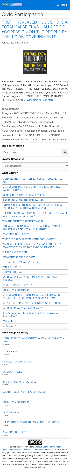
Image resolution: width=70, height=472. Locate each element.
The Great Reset (10, 139)
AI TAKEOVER (28, 113)
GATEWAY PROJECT (12, 372)
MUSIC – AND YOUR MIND (15, 290)
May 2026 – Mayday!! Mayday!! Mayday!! (22, 308)
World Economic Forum (54, 139)
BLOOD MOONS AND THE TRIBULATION (22, 200)
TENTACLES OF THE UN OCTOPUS (42, 135)
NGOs (5, 130)
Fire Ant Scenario (10, 412)
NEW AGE (22, 126)
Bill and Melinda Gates (50, 113)
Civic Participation (23, 117)
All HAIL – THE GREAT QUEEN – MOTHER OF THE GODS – (32, 303)
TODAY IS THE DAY (12, 272)
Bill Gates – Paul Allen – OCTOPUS (19, 382)
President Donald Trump (51, 130)
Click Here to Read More (40, 99)
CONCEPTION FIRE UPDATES (17, 285)
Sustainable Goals (11, 135)
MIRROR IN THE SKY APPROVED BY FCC (23, 195)
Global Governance (25, 122)
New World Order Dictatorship (45, 126)
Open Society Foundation (23, 130)
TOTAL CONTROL (31, 139)
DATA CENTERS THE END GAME (18, 257)
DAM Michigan (9, 321)
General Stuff (12, 108)
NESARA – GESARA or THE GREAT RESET (23, 392)
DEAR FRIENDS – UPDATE (15, 234)
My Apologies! (9, 326)
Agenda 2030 (12, 113)
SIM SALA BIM (9, 351)
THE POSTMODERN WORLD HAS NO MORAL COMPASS (30, 422)
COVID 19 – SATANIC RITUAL (17, 362)
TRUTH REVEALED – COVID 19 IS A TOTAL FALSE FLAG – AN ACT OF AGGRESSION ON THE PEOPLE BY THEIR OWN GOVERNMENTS (35, 29)
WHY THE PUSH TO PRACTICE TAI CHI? (22, 221)
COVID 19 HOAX (43, 117)
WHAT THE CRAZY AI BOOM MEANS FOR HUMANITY (29, 239)
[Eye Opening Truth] (12, 5)
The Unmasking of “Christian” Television (21, 262)
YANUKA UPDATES (11, 267)
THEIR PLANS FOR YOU (14, 252)
